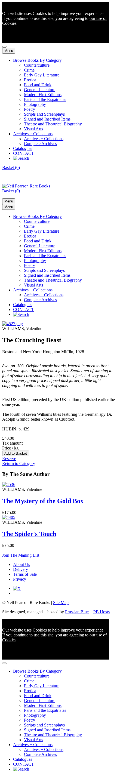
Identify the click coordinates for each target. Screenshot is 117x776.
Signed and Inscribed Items (47, 119)
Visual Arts (33, 129)
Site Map (61, 602)
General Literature (39, 89)
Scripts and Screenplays (44, 114)
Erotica (30, 80)
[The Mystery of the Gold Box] (8, 484)
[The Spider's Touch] (8, 517)
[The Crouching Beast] (12, 323)
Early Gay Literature (41, 75)
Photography (35, 104)
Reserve (9, 458)
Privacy (19, 579)
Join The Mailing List (20, 555)
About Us (21, 564)
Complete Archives (40, 143)
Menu (8, 51)
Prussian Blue (77, 611)
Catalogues (22, 148)
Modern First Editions (42, 94)
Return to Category (18, 463)
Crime (29, 70)
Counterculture (37, 65)
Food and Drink (37, 84)
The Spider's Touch (29, 533)
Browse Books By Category (37, 60)
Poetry (29, 109)
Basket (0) (11, 167)
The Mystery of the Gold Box (43, 500)
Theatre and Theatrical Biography (53, 124)
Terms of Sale (25, 574)
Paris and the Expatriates (45, 99)
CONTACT (23, 153)
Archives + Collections (33, 133)
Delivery (20, 569)
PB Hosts (101, 611)
